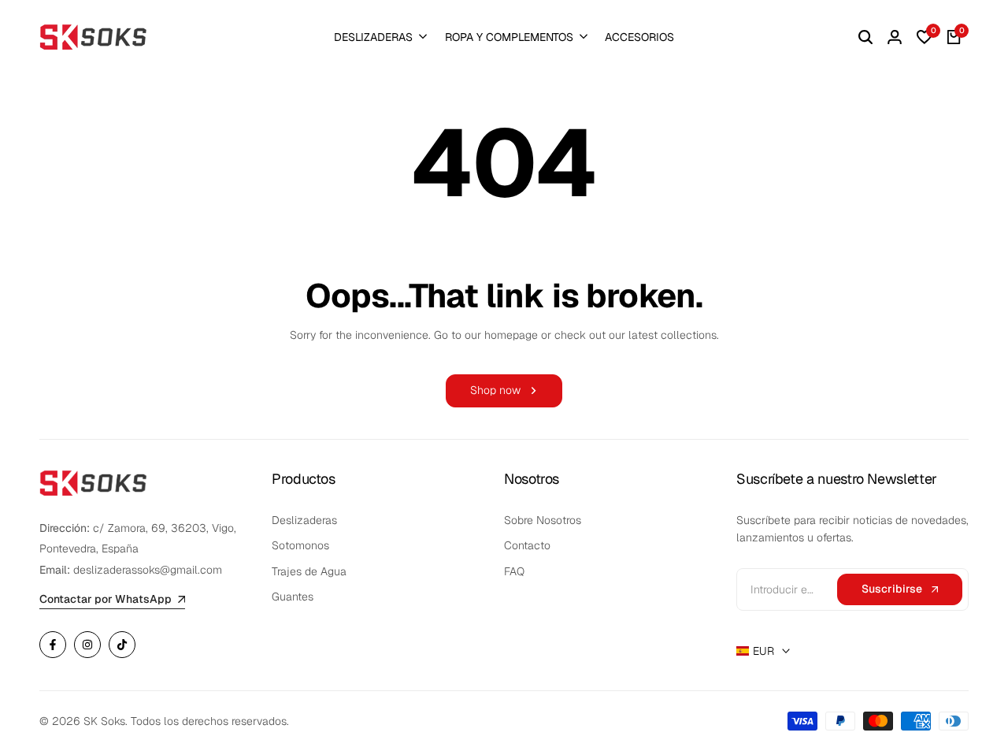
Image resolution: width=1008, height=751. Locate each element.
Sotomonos (300, 545)
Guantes (292, 596)
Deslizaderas (304, 520)
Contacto (527, 545)
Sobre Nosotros (542, 520)
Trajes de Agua (309, 571)
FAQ (514, 571)
